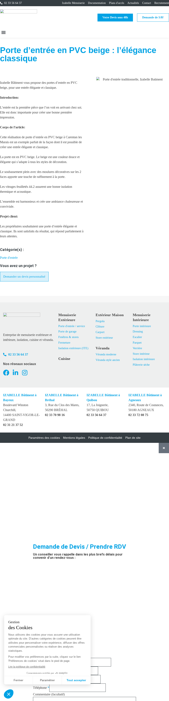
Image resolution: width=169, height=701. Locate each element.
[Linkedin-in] (15, 373)
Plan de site (133, 437)
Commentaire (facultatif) (49, 694)
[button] (3, 32)
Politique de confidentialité (105, 437)
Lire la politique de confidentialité (26, 666)
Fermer (18, 680)
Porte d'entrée (9, 257)
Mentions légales (74, 437)
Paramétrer (47, 680)
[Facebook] (6, 373)
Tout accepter (76, 680)
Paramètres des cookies (44, 437)
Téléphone (41, 687)
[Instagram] (25, 373)
